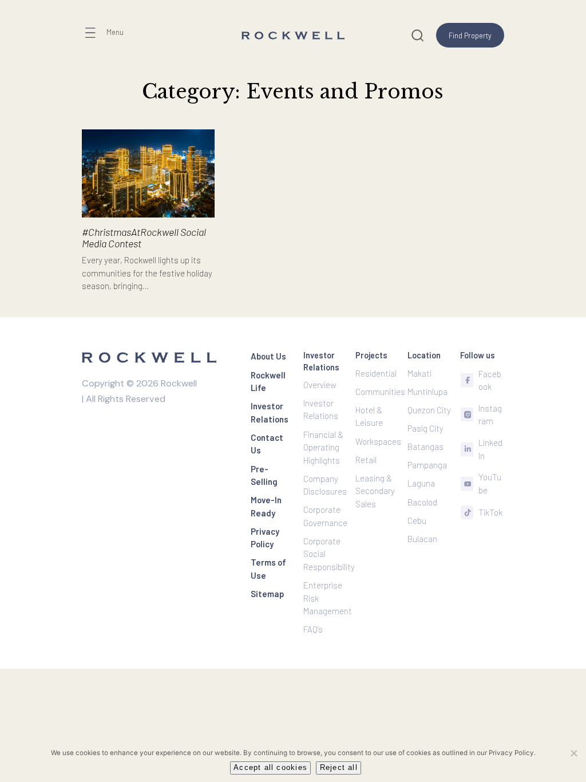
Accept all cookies (270, 768)
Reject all (339, 768)
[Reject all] (573, 753)
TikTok (490, 512)
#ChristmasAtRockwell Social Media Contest (144, 238)
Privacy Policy (511, 753)
